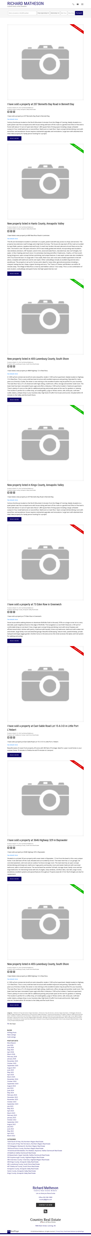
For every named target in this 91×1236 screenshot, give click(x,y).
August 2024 (11, 1086)
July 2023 (10, 1106)
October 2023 (11, 1102)
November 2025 (12, 1061)
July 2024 (10, 1088)
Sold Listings (11, 1037)
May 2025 (10, 1072)
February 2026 (12, 1057)
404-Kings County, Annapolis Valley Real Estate (25, 609)
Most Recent (11, 1043)
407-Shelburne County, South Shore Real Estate (26, 735)
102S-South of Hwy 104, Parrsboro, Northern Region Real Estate (53, 1013)
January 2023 (11, 1118)
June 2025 (10, 1070)
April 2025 (10, 1075)
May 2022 (10, 1131)
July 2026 (10, 1045)
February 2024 (12, 1095)
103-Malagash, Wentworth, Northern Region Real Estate (26, 1146)
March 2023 (11, 1113)
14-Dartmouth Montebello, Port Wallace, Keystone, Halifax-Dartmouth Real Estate (34, 1151)
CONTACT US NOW (45, 1205)
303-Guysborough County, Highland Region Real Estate (25, 1157)
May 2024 (10, 1093)
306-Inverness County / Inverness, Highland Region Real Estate (27, 1017)
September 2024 (12, 1084)
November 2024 (12, 1079)
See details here (12, 119)
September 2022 (12, 1122)
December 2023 (12, 1097)
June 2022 (10, 1129)
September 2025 (12, 1066)
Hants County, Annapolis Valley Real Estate (24, 229)
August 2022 (11, 1124)
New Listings (11, 1035)
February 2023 (12, 1115)
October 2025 (11, 1063)
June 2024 (10, 1090)
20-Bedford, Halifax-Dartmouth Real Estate (21, 1016)
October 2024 (11, 1081)
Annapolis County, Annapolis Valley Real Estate (47, 1019)
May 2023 (10, 1108)
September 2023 (12, 1104)
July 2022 (10, 1127)
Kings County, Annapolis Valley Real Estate (24, 109)
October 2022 (11, 1120)
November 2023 (12, 1099)
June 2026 (10, 1047)
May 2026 (10, 1050)
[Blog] (45, 1211)
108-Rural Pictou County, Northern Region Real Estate (34, 1014)
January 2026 (11, 1059)
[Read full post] (45, 63)
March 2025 (11, 1077)
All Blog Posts (11, 1033)
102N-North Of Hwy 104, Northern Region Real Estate (25, 1013)
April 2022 (10, 1133)
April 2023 (10, 1111)
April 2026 (10, 1052)
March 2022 (11, 1136)
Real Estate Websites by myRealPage (74, 1231)
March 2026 (11, 1054)
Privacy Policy (59, 1231)
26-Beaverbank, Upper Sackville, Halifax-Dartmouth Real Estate (47, 1016)
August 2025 (11, 1068)
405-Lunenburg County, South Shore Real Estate (26, 364)
